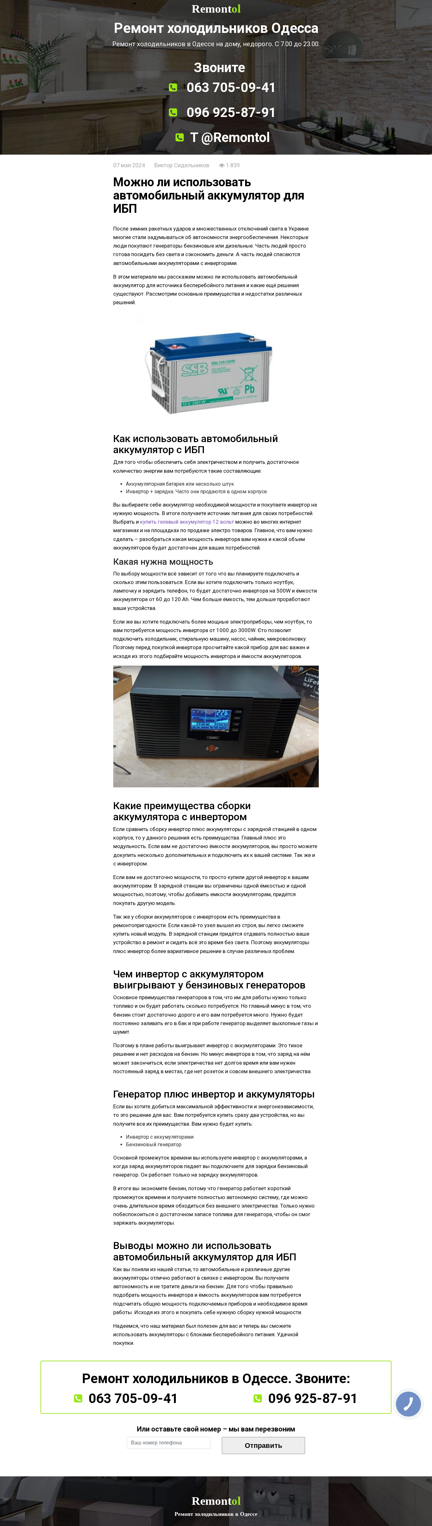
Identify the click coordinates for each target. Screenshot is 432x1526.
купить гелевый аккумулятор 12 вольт (187, 522)
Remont (216, 8)
